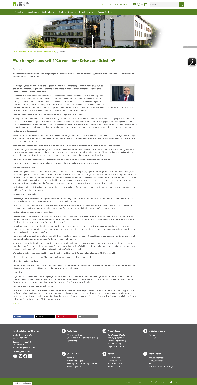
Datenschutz (128, 382)
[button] (23, 316)
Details (62, 51)
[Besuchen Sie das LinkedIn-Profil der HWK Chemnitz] (30, 357)
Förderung (152, 337)
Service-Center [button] (104, 12)
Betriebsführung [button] (86, 12)
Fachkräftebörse (115, 357)
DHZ (150, 363)
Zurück (16, 303)
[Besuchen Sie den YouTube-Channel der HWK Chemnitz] (16, 357)
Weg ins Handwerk (75, 335)
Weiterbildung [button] (48, 12)
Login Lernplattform (116, 346)
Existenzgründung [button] (67, 12)
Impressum (139, 382)
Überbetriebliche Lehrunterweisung (82, 337)
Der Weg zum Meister (117, 335)
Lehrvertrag (72, 340)
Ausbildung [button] (33, 12)
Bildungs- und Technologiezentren (82, 363)
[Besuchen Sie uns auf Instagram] (138, 4)
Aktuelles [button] (19, 12)
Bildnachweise (177, 382)
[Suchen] (181, 4)
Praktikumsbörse (115, 363)
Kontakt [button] (108, 4)
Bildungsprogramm (116, 337)
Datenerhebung (164, 382)
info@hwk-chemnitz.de (29, 347)
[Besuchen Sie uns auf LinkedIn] (145, 5)
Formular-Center (155, 360)
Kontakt (70, 357)
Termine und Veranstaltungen (161, 366)
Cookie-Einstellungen (22, 383)
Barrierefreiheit (151, 382)
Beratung (152, 335)
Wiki (116, 4)
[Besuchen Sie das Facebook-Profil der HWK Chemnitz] (25, 357)
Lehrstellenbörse (115, 360)
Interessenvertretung (47, 51)
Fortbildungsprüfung (117, 340)
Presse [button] (122, 4)
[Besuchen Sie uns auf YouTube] (134, 4)
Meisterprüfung (114, 343)
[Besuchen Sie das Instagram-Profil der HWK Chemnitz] (21, 357)
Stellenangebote (74, 366)
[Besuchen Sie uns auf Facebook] (142, 4)
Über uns (32, 51)
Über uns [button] (97, 4)
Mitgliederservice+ (156, 357)
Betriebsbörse (114, 366)
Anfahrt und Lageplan (76, 360)
